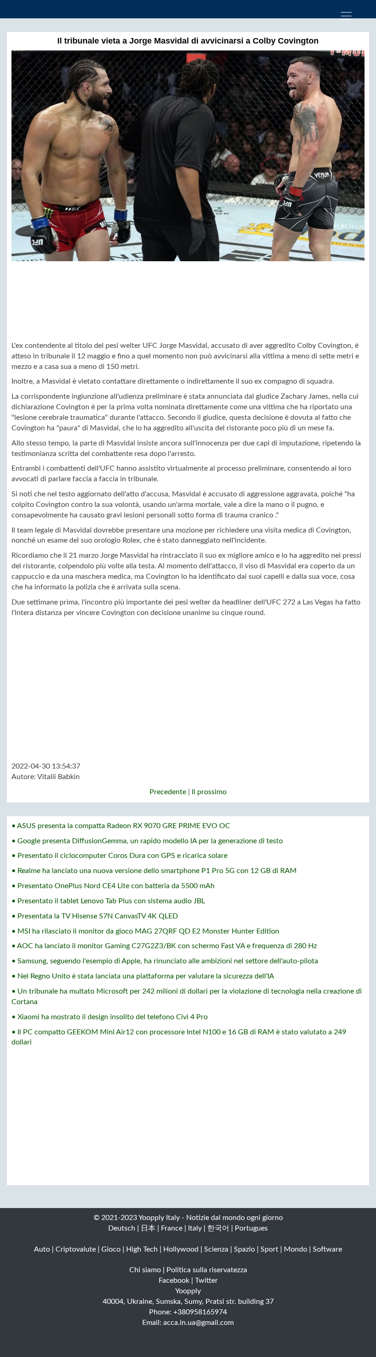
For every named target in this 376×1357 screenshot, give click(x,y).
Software (327, 1249)
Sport (269, 1249)
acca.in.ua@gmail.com (198, 1322)
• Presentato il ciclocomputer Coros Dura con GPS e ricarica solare (119, 855)
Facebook (174, 1280)
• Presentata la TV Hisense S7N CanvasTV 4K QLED (94, 916)
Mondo (295, 1249)
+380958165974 (200, 1312)
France (171, 1228)
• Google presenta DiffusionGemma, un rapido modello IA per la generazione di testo (147, 841)
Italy (195, 1228)
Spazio (244, 1249)
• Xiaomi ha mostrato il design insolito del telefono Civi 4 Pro (109, 1017)
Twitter (206, 1280)
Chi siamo (145, 1270)
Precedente (167, 792)
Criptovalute (75, 1249)
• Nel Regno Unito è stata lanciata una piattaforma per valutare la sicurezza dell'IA (142, 976)
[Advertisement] (188, 301)
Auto (42, 1249)
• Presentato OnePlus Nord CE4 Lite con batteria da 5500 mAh (113, 886)
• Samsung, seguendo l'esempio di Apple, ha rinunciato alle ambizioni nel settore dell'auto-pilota (164, 961)
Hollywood (181, 1249)
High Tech (142, 1249)
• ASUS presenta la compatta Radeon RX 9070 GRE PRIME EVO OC (120, 826)
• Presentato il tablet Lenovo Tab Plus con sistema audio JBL (108, 901)
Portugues (251, 1228)
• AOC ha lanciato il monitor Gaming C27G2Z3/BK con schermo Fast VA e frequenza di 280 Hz (164, 946)
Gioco (111, 1249)
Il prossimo (209, 792)
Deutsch (121, 1228)
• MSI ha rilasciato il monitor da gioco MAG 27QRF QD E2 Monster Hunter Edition (145, 931)
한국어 (218, 1228)
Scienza (216, 1249)
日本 (148, 1228)
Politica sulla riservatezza (206, 1270)
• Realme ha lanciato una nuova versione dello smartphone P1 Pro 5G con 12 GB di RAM (154, 870)
